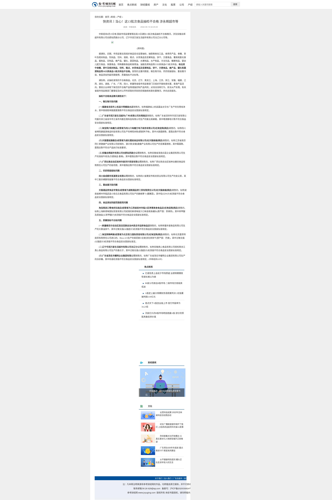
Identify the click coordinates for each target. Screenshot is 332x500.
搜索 (235, 4)
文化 (164, 4)
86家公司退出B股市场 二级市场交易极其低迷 (161, 285)
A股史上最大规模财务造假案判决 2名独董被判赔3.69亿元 (162, 295)
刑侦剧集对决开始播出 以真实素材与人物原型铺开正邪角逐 (169, 438)
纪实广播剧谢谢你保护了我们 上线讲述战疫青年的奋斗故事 (170, 425)
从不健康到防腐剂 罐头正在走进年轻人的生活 (169, 461)
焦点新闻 (132, 4)
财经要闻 (145, 4)
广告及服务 (177, 478)
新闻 (113, 16)
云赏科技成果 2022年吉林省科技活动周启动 (169, 414)
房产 (156, 4)
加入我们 (167, 478)
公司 (181, 4)
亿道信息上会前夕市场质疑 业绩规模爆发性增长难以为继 (162, 275)
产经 (190, 4)
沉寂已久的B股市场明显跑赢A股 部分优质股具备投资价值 (162, 315)
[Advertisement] (165, 341)
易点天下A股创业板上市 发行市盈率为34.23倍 (160, 305)
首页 (121, 4)
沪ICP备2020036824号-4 (181, 488)
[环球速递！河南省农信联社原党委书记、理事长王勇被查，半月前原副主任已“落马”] (162, 382)
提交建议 (187, 478)
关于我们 (158, 478)
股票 (173, 4)
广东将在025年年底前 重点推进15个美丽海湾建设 (169, 449)
